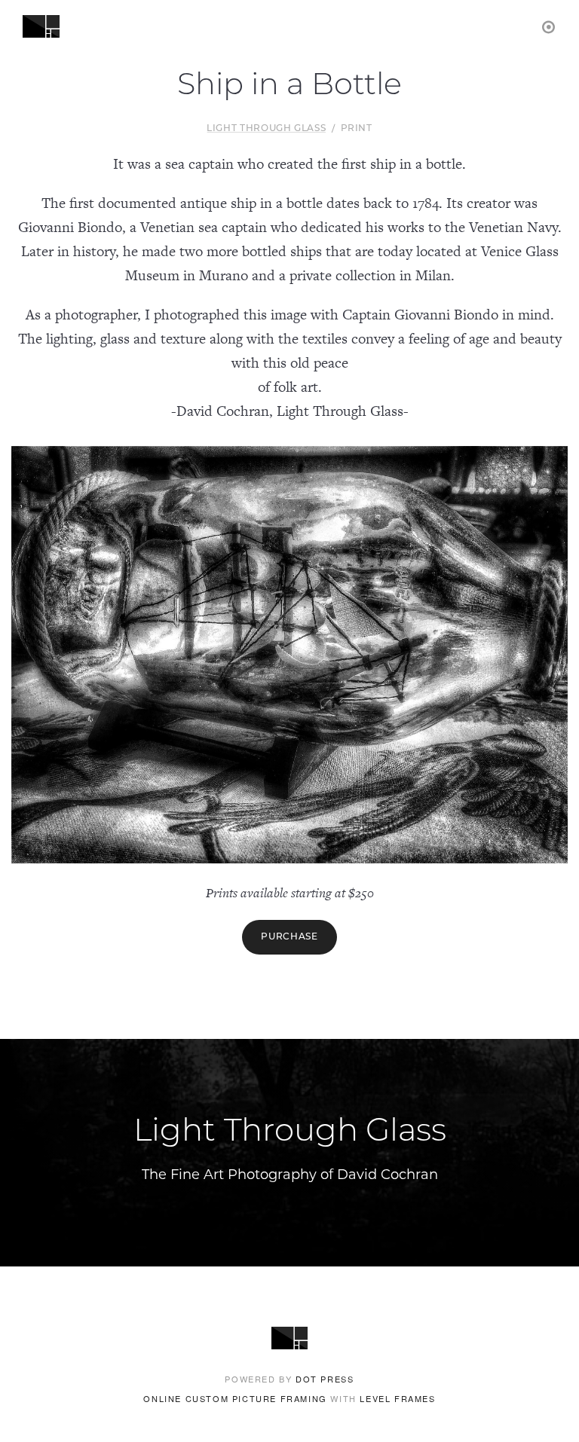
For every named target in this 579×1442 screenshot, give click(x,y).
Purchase (289, 937)
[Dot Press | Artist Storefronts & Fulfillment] (549, 26)
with (289, 1398)
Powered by (289, 1379)
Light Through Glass (266, 128)
